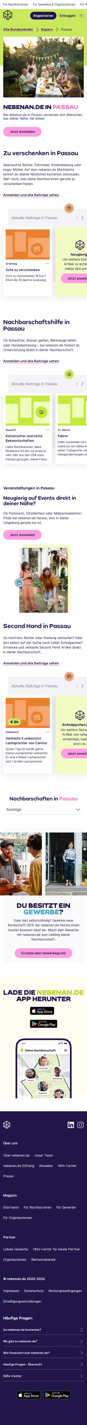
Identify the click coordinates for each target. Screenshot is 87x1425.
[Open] (81, 15)
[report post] (47, 263)
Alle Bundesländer (18, 29)
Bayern (47, 29)
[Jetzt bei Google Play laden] (43, 1024)
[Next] (82, 217)
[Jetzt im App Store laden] (43, 1011)
